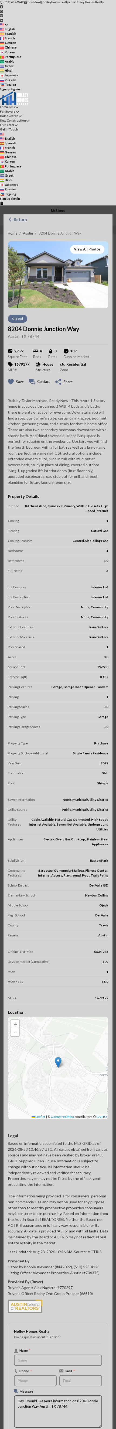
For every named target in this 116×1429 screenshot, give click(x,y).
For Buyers (7, 111)
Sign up (5, 89)
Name (24, 1350)
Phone (25, 1371)
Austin (28, 233)
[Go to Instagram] (1, 11)
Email (70, 1371)
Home (12, 233)
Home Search (9, 116)
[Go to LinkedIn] (1, 20)
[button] (58, 1062)
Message (26, 1391)
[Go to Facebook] (1, 6)
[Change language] (4, 24)
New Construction (13, 120)
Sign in (15, 89)
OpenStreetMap (62, 1117)
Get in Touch (9, 129)
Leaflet (40, 1117)
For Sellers (7, 107)
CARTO (101, 1117)
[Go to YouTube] (1, 15)
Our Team (7, 124)
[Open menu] (1, 203)
